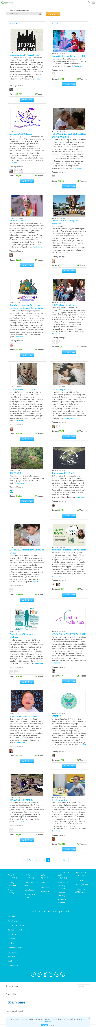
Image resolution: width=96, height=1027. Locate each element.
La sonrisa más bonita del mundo (23, 716)
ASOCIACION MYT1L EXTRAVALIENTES (69, 634)
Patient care (12, 921)
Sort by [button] (54, 23)
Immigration (12, 952)
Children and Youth (15, 947)
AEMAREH (56, 716)
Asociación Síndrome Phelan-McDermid (69, 549)
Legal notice (46, 887)
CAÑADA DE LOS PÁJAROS (21, 800)
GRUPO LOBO (15, 473)
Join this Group (27, 100)
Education (11, 939)
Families (11, 943)
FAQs (43, 883)
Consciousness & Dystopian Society (24, 55)
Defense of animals (15, 930)
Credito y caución (81, 885)
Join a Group (29, 890)
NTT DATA (79, 880)
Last (65, 860)
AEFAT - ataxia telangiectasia (64, 305)
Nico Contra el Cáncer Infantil (22, 389)
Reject (52, 1025)
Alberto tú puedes (59, 800)
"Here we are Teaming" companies (63, 885)
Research (11, 956)
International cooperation (17, 925)
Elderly (10, 961)
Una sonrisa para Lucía (61, 389)
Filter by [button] (11, 23)
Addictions (11, 916)
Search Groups (53, 14)
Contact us (45, 891)
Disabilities (12, 934)
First (31, 860)
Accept (44, 1025)
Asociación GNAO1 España (20, 134)
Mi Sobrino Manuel (17, 220)
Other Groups (13, 965)
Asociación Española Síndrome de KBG (68, 56)
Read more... (78, 66)
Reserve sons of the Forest (63, 473)
